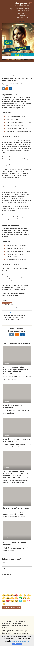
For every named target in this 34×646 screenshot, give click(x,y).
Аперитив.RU (24, 3)
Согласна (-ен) (17, 643)
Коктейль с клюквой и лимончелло (12, 406)
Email (3, 568)
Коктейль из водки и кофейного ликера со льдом (16, 440)
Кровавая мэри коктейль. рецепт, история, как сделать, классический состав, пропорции (16, 370)
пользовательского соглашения (19, 641)
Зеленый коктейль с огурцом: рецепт (16, 509)
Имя (3, 562)
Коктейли (24, 84)
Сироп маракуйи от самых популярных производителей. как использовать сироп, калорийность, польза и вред (16, 474)
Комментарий (6, 575)
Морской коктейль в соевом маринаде (15, 543)
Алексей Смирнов (10, 313)
